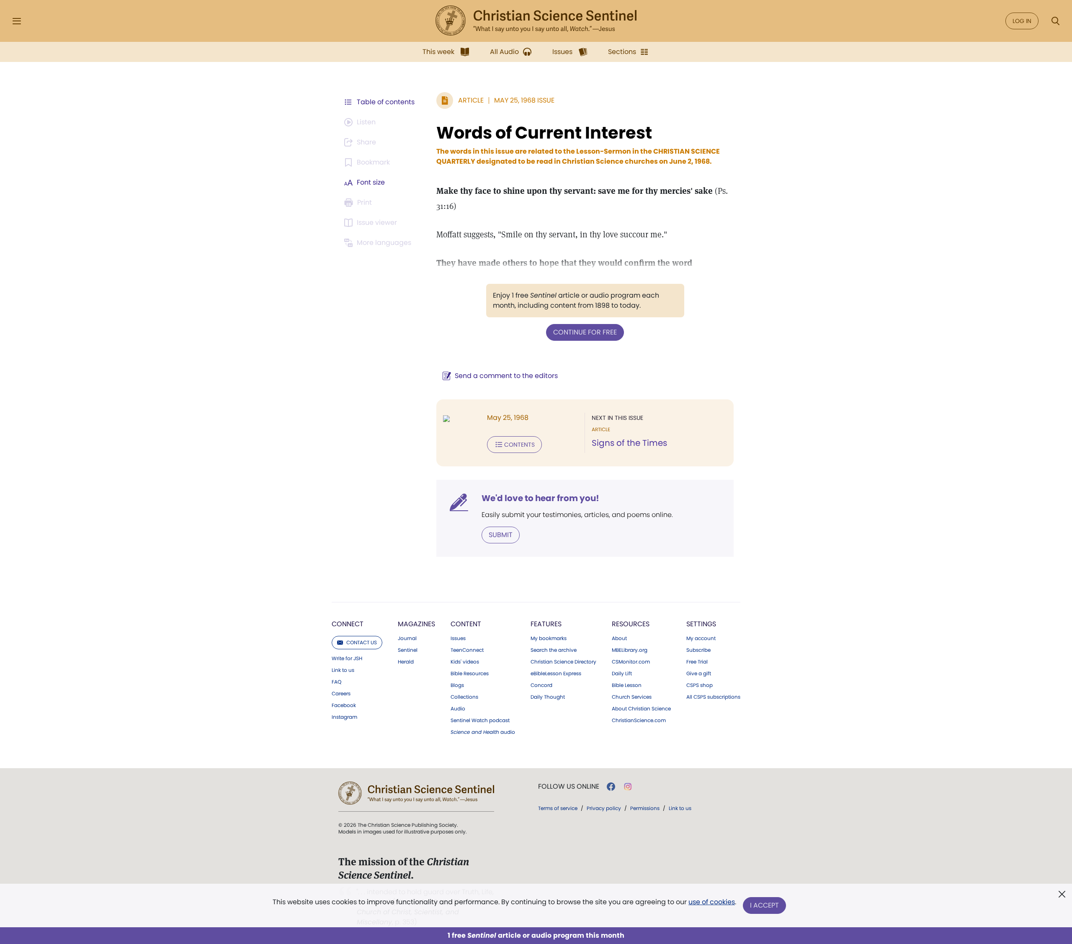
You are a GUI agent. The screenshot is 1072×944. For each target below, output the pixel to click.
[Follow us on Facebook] (611, 787)
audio (483, 732)
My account (701, 638)
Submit (501, 535)
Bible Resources (470, 673)
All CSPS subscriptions (713, 697)
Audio (458, 708)
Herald (406, 661)
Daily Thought (548, 697)
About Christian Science (641, 708)
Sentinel (407, 650)
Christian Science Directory (563, 661)
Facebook (344, 705)
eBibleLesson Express (556, 673)
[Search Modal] (1055, 21)
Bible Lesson (627, 685)
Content (466, 624)
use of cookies (711, 902)
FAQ (336, 681)
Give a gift (698, 673)
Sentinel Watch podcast (480, 720)
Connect (347, 624)
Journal (407, 638)
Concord (541, 685)
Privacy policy (604, 808)
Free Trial (697, 661)
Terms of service (557, 808)
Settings (701, 624)
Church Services (632, 697)
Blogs (457, 685)
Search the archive (554, 650)
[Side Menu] (17, 21)
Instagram (344, 717)
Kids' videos (465, 661)
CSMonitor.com (631, 661)
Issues (458, 638)
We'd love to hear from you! (540, 498)
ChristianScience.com (639, 720)
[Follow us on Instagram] (628, 787)
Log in (1022, 21)
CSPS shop (699, 685)
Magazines (416, 624)
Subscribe (698, 650)
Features (546, 624)
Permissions (645, 808)
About (619, 638)
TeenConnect (467, 650)
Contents (519, 444)
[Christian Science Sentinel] (536, 20)
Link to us (343, 670)
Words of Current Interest (544, 132)
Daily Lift (622, 673)
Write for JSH (347, 658)
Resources (630, 624)
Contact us (361, 642)
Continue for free (585, 332)
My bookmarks (549, 638)
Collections (464, 697)
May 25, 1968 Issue (524, 100)
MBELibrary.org (629, 650)
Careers (341, 693)
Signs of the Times (629, 443)
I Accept (764, 905)
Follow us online (568, 786)
